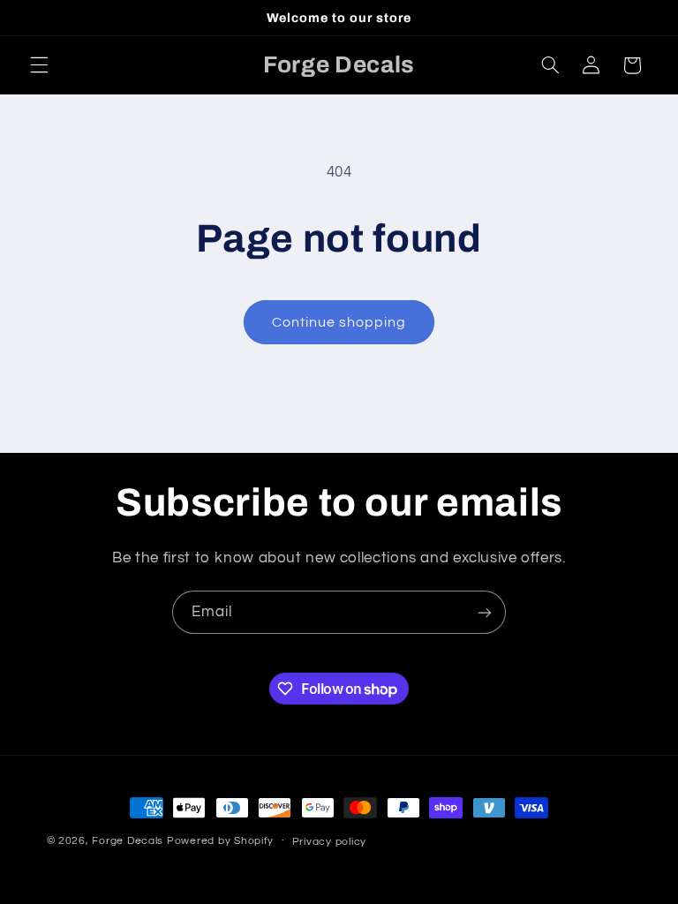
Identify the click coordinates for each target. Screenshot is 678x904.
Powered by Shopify (220, 841)
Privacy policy (329, 842)
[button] (39, 65)
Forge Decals (127, 841)
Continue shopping (339, 322)
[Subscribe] (484, 612)
